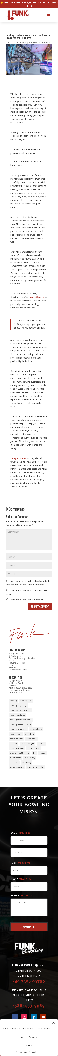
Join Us (29, 5)
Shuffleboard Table (18, 669)
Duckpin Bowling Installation (22, 658)
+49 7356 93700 (29, 981)
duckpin (41, 743)
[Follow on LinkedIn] (34, 1017)
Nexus (12, 660)
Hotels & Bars (15, 692)
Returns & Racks (17, 662)
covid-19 (13, 743)
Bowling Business (28, 42)
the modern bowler (35, 767)
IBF (34, 753)
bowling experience (18, 729)
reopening (26, 762)
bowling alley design (18, 705)
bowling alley (25, 700)
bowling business (17, 715)
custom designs (27, 743)
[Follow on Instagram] (24, 1017)
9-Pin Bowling (15, 655)
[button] (53, 1022)
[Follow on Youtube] (43, 1017)
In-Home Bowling (17, 683)
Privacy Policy (34, 1052)
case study (29, 734)
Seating (12, 667)
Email (20, 863)
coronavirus (31, 738)
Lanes (12, 665)
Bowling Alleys (16, 680)
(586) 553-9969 (29, 1005)
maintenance (15, 757)
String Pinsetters (17, 653)
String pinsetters (18, 458)
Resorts (12, 685)
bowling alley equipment (20, 710)
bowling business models (20, 720)
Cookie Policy (22, 1052)
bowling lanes (36, 729)
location (42, 753)
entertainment (33, 748)
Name (20, 833)
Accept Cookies (29, 1037)
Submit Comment (40, 606)
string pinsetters (17, 767)
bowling (13, 700)
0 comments (45, 42)
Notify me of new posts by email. (26, 599)
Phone (20, 879)
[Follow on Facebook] (15, 1017)
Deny (29, 1045)
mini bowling (30, 757)
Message (21, 895)
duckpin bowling (17, 748)
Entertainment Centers (19, 690)
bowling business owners (20, 724)
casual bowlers (16, 738)
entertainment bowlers (19, 753)
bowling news (15, 734)
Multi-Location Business (20, 687)
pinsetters (14, 762)
